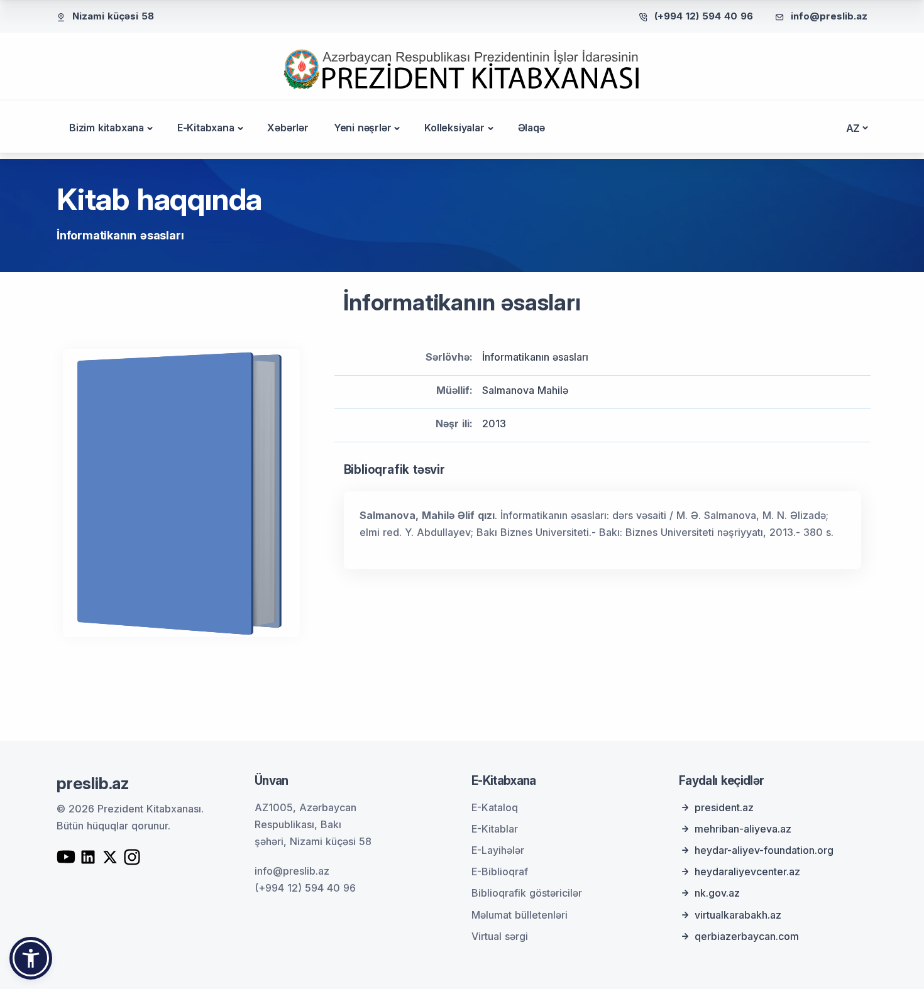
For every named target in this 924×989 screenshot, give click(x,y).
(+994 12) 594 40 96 (703, 16)
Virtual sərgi (499, 936)
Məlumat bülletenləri (519, 915)
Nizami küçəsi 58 (113, 16)
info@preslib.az (829, 16)
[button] (31, 958)
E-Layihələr (497, 850)
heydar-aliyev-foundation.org (764, 850)
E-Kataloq (494, 807)
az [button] (853, 128)
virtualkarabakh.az (738, 915)
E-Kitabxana (205, 127)
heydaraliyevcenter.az (747, 871)
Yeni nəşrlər (363, 127)
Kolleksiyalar (454, 127)
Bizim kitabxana (106, 127)
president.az (724, 807)
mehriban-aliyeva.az (743, 828)
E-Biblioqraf (499, 871)
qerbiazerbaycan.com (747, 936)
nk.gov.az (717, 893)
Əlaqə (531, 127)
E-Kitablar (494, 828)
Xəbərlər (287, 127)
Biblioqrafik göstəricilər (526, 893)
